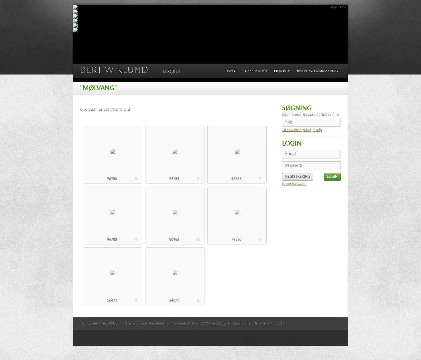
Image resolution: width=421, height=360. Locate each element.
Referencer (256, 71)
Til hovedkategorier (296, 130)
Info (231, 71)
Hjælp (317, 130)
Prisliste (282, 71)
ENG (342, 7)
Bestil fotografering (317, 71)
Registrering (297, 176)
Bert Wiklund (130, 70)
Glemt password (294, 183)
